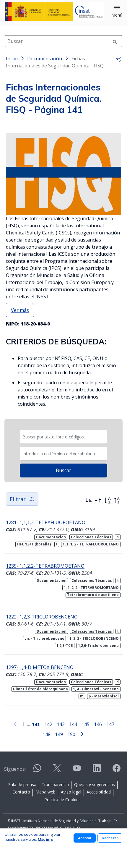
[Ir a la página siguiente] (82, 733)
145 (85, 724)
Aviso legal (71, 792)
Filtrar (18, 499)
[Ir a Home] (54, 11)
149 (59, 734)
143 (61, 724)
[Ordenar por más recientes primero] (88, 500)
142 (48, 724)
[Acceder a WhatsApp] (37, 770)
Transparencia (55, 784)
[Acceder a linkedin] (96, 770)
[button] (116, 11)
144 (73, 724)
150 (71, 734)
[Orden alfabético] (107, 500)
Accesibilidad (99, 792)
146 (98, 724)
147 (110, 724)
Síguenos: (15, 769)
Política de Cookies (62, 799)
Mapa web (45, 792)
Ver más (20, 310)
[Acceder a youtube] (77, 770)
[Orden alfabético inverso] (117, 500)
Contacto (21, 792)
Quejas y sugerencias (94, 784)
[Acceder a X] (57, 770)
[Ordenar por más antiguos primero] (98, 500)
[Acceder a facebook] (116, 770)
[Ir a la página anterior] (15, 723)
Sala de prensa (22, 784)
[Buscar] (115, 41)
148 (47, 734)
